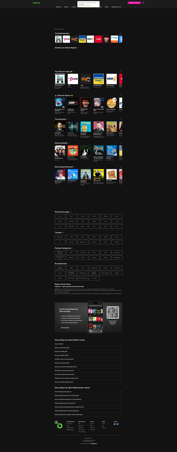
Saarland (117, 273)
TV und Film (83, 252)
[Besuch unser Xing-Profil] (117, 424)
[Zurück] (116, 71)
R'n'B (117, 226)
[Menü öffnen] (143, 3)
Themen (106, 6)
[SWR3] (98, 39)
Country (83, 226)
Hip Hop (83, 216)
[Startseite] (55, 29)
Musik (105, 242)
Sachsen (60, 278)
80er (83, 221)
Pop (60, 216)
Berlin (82, 267)
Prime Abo (92, 429)
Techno (105, 226)
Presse (68, 425)
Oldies (117, 216)
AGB (79, 423)
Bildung (117, 242)
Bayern (71, 267)
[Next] (120, 32)
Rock (71, 216)
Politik (94, 236)
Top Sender (58, 6)
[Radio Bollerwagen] (58, 39)
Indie (60, 226)
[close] (98, 2)
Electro (60, 221)
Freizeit (105, 257)
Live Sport (74, 6)
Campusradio (83, 242)
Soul (94, 226)
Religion (105, 236)
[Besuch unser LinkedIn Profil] (114, 424)
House (105, 221)
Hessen (60, 273)
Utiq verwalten (81, 429)
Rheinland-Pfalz (105, 273)
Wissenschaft (117, 257)
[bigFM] (74, 39)
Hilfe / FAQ (92, 427)
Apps (91, 425)
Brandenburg (94, 267)
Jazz (117, 221)
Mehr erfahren (65, 327)
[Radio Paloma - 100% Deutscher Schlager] (114, 39)
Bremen (105, 267)
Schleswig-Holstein (82, 278)
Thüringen (94, 278)
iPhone (103, 423)
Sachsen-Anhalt (71, 278)
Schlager (106, 216)
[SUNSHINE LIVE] (106, 39)
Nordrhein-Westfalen (94, 273)
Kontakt (91, 423)
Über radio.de (69, 423)
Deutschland (89, 438)
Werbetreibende (70, 427)
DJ (60, 242)
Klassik (94, 221)
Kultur (71, 236)
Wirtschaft (71, 257)
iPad (103, 425)
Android (103, 427)
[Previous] (116, 32)
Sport (83, 236)
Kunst (105, 252)
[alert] (88, 4)
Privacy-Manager (82, 431)
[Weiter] (120, 71)
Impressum (80, 427)
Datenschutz (81, 425)
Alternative (71, 221)
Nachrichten (60, 236)
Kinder (116, 236)
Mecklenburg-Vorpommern (71, 273)
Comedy (71, 242)
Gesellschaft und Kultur (60, 257)
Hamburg (117, 267)
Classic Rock (71, 226)
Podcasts (66, 6)
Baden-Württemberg (60, 268)
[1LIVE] (66, 39)
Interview (94, 242)
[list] (88, 39)
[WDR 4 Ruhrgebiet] (90, 39)
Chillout (94, 216)
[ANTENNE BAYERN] (82, 39)
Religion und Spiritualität (60, 252)
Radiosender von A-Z (116, 6)
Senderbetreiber (70, 429)
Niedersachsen (82, 273)
